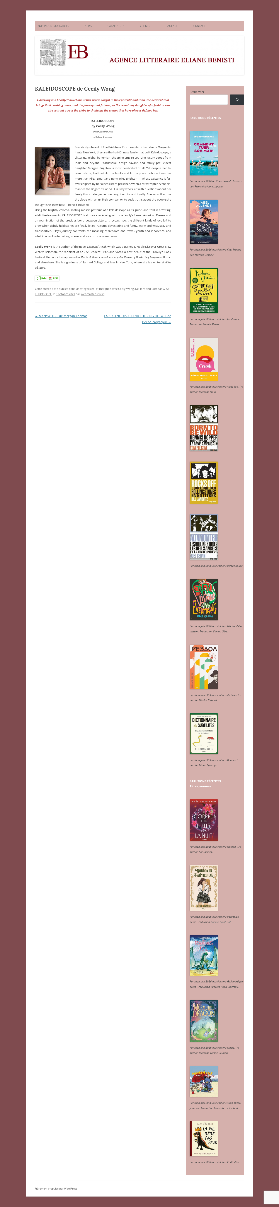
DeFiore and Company (149, 289)
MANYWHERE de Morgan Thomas (61, 316)
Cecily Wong (126, 289)
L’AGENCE (172, 26)
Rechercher (197, 92)
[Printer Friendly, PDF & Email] (47, 278)
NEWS (88, 26)
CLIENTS (145, 26)
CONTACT (199, 26)
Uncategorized (85, 289)
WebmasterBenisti (92, 294)
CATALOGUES (115, 26)
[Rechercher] (237, 99)
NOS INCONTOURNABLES (53, 26)
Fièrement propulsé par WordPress (56, 1188)
